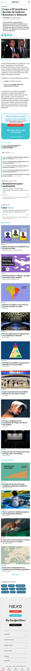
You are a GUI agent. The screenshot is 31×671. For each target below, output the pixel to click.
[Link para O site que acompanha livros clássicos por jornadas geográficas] (15, 555)
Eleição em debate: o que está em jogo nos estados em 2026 (15, 305)
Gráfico (4, 157)
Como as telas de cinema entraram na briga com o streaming (16, 452)
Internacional (20, 585)
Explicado (4, 360)
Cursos (6, 656)
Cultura (12, 588)
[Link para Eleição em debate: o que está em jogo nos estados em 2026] (15, 292)
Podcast (3, 273)
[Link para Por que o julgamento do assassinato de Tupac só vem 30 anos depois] (15, 408)
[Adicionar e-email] (27, 195)
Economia (11, 585)
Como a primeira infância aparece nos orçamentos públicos (15, 513)
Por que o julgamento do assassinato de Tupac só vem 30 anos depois (14, 422)
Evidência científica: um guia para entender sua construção (15, 364)
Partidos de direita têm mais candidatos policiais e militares (14, 485)
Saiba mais (12, 152)
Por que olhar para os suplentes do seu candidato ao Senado (15, 334)
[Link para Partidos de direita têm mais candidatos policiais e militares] (15, 472)
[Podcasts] (16, 669)
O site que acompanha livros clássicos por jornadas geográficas (15, 568)
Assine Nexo (15, 611)
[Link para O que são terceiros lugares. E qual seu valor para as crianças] (15, 527)
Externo (4, 165)
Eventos (7, 660)
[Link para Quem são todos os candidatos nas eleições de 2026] (15, 234)
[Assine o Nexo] (3, 669)
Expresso (4, 161)
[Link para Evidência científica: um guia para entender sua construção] (15, 350)
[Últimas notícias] (22, 669)
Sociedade (5, 588)
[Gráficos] (9, 669)
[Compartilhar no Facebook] (2, 35)
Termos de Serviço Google (7, 198)
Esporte (13, 592)
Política (4, 585)
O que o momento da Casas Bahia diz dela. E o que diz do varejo (15, 393)
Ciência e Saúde (21, 588)
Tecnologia (5, 592)
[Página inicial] (15, 2)
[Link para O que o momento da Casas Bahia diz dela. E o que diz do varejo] (15, 379)
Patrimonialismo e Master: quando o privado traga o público (16, 276)
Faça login (15, 615)
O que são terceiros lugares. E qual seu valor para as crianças (16, 540)
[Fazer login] (29, 2)
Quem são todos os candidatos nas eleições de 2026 (15, 247)
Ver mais (15, 574)
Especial (3, 244)
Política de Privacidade (23, 197)
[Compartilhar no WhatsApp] (11, 35)
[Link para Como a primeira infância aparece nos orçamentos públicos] (15, 499)
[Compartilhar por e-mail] (8, 35)
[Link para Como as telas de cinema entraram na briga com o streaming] (15, 439)
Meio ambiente (21, 592)
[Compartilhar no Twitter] (5, 35)
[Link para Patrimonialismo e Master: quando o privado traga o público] (15, 263)
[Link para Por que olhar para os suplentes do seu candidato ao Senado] (15, 321)
